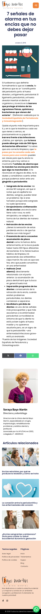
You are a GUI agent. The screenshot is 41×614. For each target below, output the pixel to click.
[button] (36, 609)
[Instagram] (7, 601)
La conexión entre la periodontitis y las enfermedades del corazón (20, 503)
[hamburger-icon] (36, 5)
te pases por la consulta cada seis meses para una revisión (19, 152)
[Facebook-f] (3, 601)
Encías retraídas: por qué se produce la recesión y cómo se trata (20, 472)
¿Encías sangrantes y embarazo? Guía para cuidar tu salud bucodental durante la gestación (19, 536)
